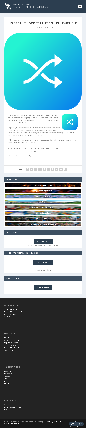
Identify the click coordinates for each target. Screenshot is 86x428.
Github (6, 384)
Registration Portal (11, 343)
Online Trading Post (43, 218)
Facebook (7, 371)
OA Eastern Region (11, 314)
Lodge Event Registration (43, 191)
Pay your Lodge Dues (43, 213)
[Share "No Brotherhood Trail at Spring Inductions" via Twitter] (31, 169)
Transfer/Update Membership (43, 207)
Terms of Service (13, 423)
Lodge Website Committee (58, 422)
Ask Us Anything (43, 242)
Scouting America (10, 309)
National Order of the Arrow (14, 312)
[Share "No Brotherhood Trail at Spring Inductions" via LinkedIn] (48, 169)
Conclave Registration (43, 196)
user (41, 27)
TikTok (6, 379)
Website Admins (43, 287)
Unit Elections (43, 202)
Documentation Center (12, 407)
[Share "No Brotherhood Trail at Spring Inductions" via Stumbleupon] (57, 169)
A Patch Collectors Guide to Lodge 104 (43, 224)
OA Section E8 (9, 317)
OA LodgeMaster (43, 262)
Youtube (7, 376)
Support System (10, 345)
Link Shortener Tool (11, 348)
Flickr (6, 381)
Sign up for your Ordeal (43, 185)
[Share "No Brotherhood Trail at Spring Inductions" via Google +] (36, 169)
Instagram (8, 374)
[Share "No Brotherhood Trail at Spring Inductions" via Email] (61, 169)
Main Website (9, 338)
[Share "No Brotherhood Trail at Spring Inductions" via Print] (65, 169)
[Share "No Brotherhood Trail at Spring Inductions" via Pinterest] (44, 169)
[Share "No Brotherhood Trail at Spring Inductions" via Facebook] (27, 169)
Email (6, 410)
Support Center (10, 404)
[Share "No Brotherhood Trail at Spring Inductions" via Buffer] (52, 169)
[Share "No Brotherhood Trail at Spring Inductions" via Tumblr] (40, 169)
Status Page (8, 350)
